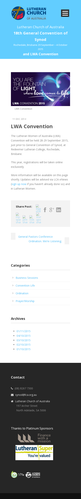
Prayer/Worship (25, 301)
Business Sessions (27, 278)
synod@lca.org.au (26, 395)
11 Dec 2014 (19, 119)
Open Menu (65, 13)
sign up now (19, 184)
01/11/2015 (24, 331)
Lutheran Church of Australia (32, 401)
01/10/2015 (24, 349)
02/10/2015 (24, 344)
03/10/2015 (24, 340)
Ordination (22, 293)
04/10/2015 (24, 335)
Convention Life (25, 285)
